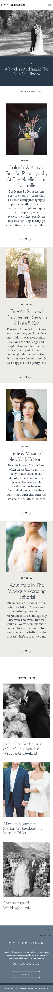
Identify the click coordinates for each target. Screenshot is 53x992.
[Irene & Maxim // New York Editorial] (26, 415)
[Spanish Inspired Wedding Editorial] (26, 869)
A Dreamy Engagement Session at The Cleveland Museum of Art (22, 828)
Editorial (26, 161)
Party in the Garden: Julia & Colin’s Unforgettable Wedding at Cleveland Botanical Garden (22, 751)
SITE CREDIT (43, 988)
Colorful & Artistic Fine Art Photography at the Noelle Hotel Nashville (27, 176)
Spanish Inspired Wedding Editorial (17, 905)
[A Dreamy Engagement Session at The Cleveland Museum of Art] (26, 789)
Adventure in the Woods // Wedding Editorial (26, 591)
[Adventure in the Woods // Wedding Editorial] (26, 547)
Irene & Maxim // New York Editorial (26, 456)
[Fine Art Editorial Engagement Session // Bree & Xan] (26, 273)
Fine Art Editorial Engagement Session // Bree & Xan (26, 317)
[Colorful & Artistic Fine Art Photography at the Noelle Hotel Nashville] (26, 129)
